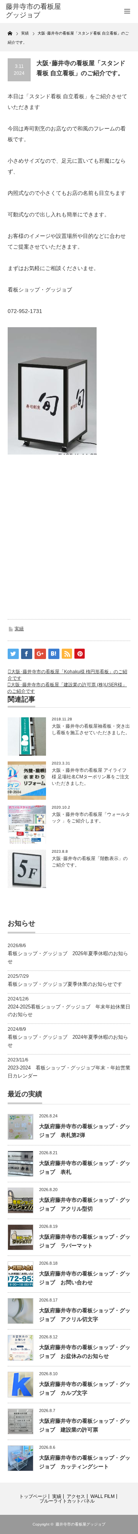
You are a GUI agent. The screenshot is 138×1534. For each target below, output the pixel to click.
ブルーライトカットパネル (67, 1501)
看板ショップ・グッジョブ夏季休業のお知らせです (65, 984)
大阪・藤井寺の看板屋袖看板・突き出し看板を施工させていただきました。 (91, 729)
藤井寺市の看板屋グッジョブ (80, 1524)
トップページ (33, 1496)
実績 (19, 628)
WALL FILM (102, 1496)
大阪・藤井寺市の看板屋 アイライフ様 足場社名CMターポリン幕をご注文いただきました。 (90, 777)
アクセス (76, 1496)
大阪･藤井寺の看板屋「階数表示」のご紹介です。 (90, 862)
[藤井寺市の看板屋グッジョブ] (33, 11)
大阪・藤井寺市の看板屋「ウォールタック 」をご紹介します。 (91, 818)
